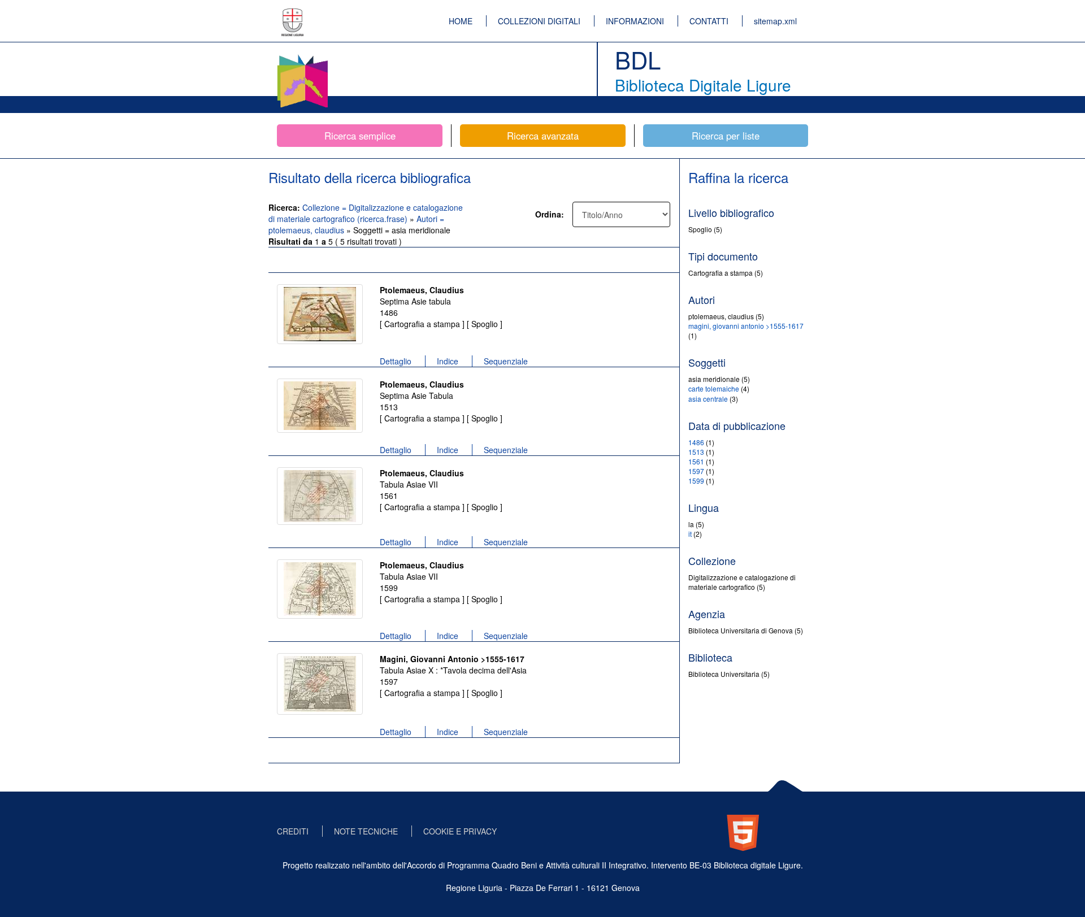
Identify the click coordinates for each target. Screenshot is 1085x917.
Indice (447, 361)
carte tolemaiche (713, 388)
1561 (696, 461)
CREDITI (293, 831)
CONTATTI (708, 21)
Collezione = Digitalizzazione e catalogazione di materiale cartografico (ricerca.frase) (365, 213)
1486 (696, 442)
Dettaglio (395, 361)
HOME (460, 21)
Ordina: (549, 214)
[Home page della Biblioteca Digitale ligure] (302, 56)
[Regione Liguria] (292, 14)
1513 (696, 452)
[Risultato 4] (320, 589)
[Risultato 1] (320, 314)
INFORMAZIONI (635, 21)
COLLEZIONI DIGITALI (539, 21)
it (690, 533)
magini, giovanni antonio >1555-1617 (746, 326)
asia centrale (708, 398)
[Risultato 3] (320, 496)
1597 (696, 471)
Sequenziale (506, 361)
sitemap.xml (775, 21)
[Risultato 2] (320, 405)
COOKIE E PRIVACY (460, 831)
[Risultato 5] (320, 684)
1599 (696, 480)
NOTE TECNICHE (366, 831)
